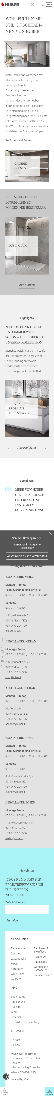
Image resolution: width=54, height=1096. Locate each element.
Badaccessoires (43, 975)
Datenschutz (33, 1058)
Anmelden (13, 920)
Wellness (16, 979)
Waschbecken (19, 958)
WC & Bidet (17, 973)
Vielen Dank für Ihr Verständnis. (27, 556)
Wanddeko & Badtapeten (41, 968)
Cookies (15, 1063)
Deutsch (16, 1039)
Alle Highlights (27, 447)
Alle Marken (27, 285)
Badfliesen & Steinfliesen (41, 950)
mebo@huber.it (14, 838)
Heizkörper (40, 956)
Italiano (15, 1045)
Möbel (14, 963)
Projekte (15, 1006)
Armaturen (17, 968)
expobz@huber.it (15, 791)
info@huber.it (13, 677)
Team (14, 1012)
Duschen (16, 953)
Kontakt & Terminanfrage (25, 1022)
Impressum (17, 1058)
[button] (6, 1076)
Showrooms (18, 996)
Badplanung (18, 1001)
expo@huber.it (13, 630)
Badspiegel (40, 961)
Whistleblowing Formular (25, 1067)
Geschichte (17, 1017)
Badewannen (18, 948)
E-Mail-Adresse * (15, 902)
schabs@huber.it (15, 724)
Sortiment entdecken (18, 140)
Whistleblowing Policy (23, 1072)
